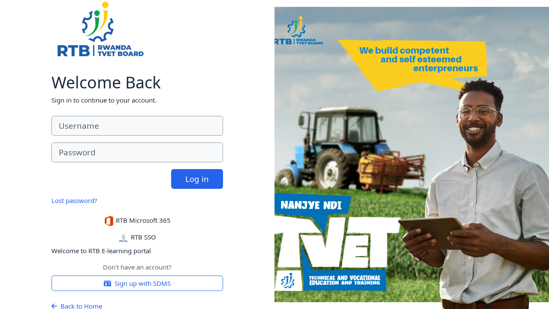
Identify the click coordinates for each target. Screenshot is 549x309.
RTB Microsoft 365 (142, 220)
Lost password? (74, 200)
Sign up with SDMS (143, 283)
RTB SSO (142, 237)
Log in (197, 178)
